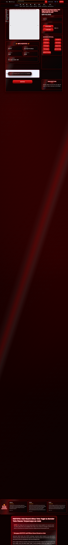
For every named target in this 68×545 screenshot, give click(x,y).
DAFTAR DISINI (48, 26)
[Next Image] (37, 25)
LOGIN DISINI (48, 29)
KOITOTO (22, 81)
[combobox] (31, 2)
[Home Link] (12, 1)
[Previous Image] (10, 25)
